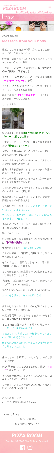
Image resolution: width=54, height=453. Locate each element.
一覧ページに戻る (27, 419)
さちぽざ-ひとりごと (13, 398)
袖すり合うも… (14, 414)
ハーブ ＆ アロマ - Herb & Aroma (19, 402)
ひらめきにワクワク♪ (26, 423)
